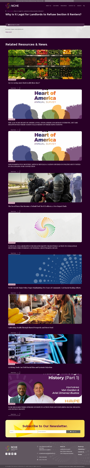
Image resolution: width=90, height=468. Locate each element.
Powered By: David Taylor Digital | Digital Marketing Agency (71, 466)
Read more (8, 32)
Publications (81, 449)
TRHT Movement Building (66, 453)
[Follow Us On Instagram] (15, 454)
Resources (64, 5)
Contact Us (72, 5)
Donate (79, 5)
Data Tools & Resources (66, 451)
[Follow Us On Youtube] (12, 454)
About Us (48, 5)
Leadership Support (65, 449)
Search (84, 5)
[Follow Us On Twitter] (6, 454)
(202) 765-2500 (43, 457)
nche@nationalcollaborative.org (47, 453)
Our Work (56, 5)
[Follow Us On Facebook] (9, 454)
